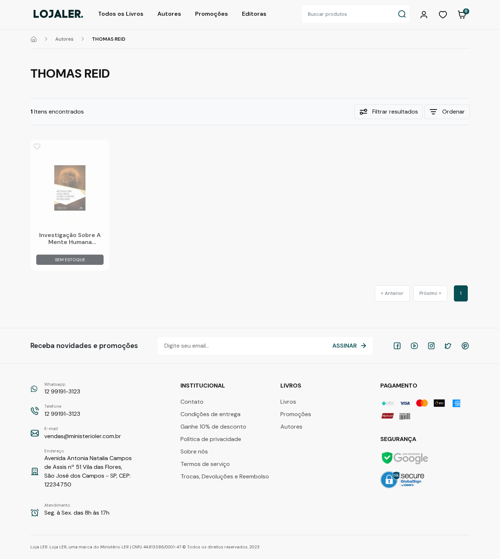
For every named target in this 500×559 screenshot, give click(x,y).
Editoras (254, 14)
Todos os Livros (120, 14)
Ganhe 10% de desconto (213, 426)
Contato (192, 402)
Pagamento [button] (399, 385)
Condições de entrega (210, 414)
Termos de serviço (205, 464)
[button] (425, 14)
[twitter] (448, 345)
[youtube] (414, 345)
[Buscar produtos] (402, 14)
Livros (288, 402)
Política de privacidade (210, 439)
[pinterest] (465, 345)
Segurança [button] (399, 439)
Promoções (211, 14)
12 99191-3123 (62, 389)
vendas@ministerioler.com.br (82, 433)
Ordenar (453, 111)
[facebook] (397, 345)
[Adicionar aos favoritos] (37, 146)
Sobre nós (194, 451)
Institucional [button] (203, 385)
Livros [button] (291, 385)
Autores (169, 14)
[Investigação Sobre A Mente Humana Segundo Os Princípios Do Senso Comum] (70, 188)
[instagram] (431, 345)
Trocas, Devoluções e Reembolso (224, 476)
